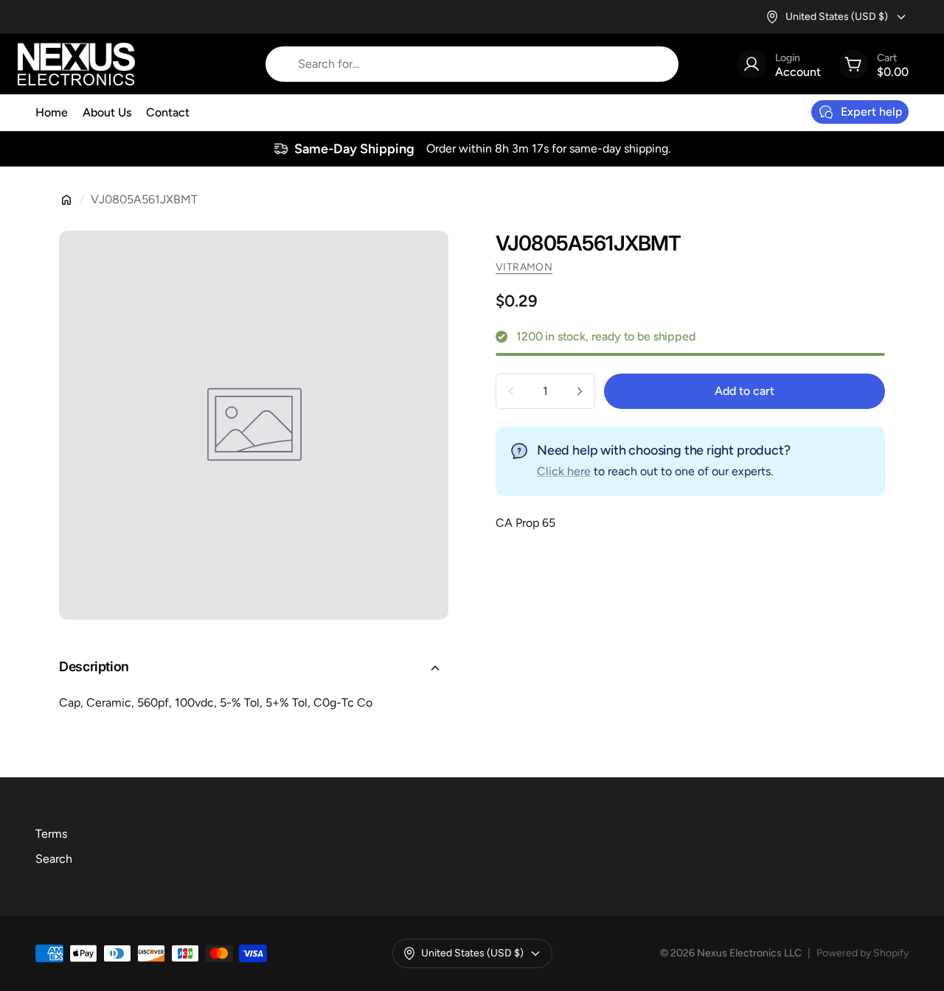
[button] (253, 668)
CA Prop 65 (525, 523)
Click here (564, 471)
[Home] (66, 199)
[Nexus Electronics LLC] (76, 64)
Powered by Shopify (862, 953)
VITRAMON (524, 267)
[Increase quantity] (579, 391)
